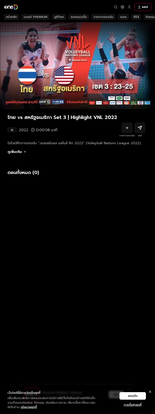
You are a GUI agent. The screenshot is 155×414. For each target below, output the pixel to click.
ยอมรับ (133, 396)
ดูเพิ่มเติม (15, 151)
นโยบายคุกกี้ (29, 407)
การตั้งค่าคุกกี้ (133, 405)
